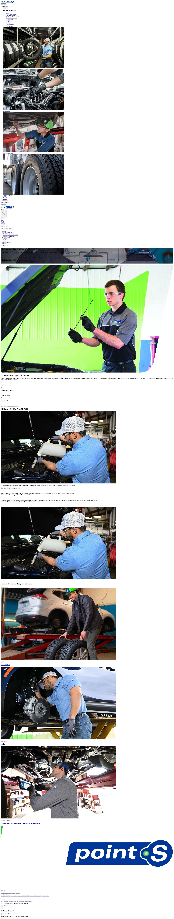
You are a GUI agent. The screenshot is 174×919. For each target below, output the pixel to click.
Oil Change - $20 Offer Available (13, 16)
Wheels (7, 23)
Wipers (7, 25)
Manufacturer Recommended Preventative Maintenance (20, 823)
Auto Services (4, 894)
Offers (4, 196)
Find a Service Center (18, 901)
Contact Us (7, 901)
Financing (5, 200)
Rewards (5, 197)
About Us (3, 901)
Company (3, 898)
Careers (11, 901)
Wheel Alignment (10, 24)
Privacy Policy (4, 905)
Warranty (5, 199)
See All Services (9, 26)
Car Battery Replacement (11, 15)
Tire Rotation (9, 21)
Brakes (7, 13)
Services (5, 7)
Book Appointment (5, 202)
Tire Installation (9, 19)
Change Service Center (6, 913)
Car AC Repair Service (11, 14)
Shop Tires (5, 6)
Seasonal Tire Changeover (11, 18)
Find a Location (4, 203)
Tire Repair (8, 20)
